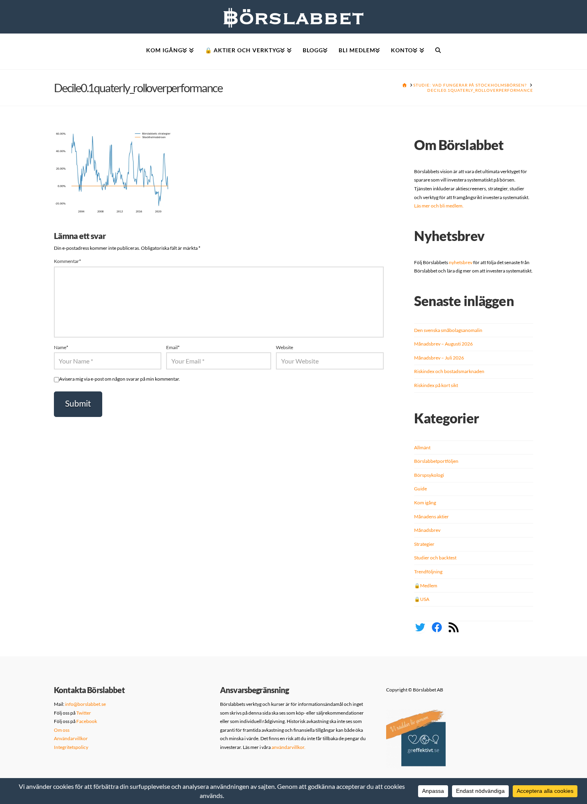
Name (61, 347)
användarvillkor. (288, 747)
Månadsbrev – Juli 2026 (439, 358)
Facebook (86, 721)
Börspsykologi (429, 475)
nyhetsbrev (460, 262)
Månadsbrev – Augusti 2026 (443, 344)
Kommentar (67, 261)
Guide (420, 489)
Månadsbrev (427, 530)
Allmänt (422, 447)
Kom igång (425, 503)
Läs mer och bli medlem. (439, 206)
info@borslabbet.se (85, 704)
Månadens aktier (431, 517)
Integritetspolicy (71, 747)
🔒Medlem (425, 586)
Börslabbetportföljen (436, 461)
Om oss (61, 730)
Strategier (424, 544)
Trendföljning (428, 572)
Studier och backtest (435, 558)
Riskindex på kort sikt (436, 385)
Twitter (83, 713)
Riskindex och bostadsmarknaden (449, 371)
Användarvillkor (71, 738)
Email (173, 347)
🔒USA (421, 599)
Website (284, 347)
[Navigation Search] (438, 51)
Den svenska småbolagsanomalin (448, 330)
